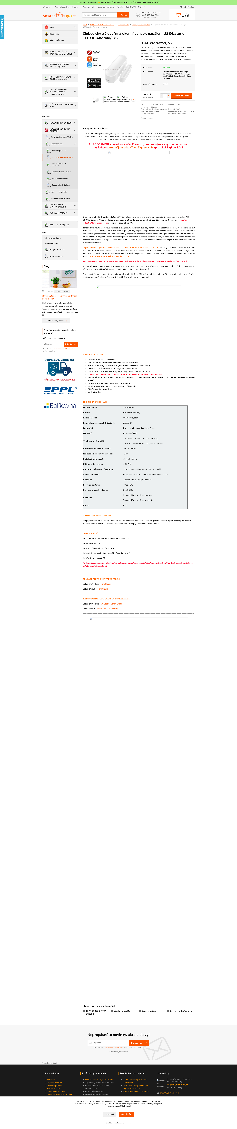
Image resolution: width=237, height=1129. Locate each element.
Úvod (85, 25)
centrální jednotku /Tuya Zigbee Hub (129, 147)
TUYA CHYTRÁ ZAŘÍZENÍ (60, 123)
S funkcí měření (51, 243)
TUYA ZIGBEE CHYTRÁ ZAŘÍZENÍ (59, 130)
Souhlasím (126, 1114)
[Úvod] (61, 15)
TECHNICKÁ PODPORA (134, 7)
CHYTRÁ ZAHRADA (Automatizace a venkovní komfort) (58, 91)
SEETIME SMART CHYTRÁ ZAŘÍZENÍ (57, 205)
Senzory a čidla (57, 144)
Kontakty (120, 7)
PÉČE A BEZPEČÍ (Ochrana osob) (61, 105)
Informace (46, 7)
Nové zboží (54, 34)
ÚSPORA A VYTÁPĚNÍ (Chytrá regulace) (59, 65)
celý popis (187, 59)
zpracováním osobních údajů (62, 349)
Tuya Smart (105, 584)
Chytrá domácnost (62, 291)
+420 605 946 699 (150, 15)
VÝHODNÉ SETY (56, 40)
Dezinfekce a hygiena (59, 225)
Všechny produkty (53, 238)
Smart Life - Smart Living (111, 604)
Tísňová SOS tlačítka (61, 185)
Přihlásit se (70, 344)
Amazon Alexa (56, 256)
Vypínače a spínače (59, 192)
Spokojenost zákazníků (106, 7)
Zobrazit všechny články (54, 321)
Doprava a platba (89, 7)
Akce (51, 27)
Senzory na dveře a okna (62, 157)
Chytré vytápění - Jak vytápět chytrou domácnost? (59, 297)
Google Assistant (57, 249)
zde (129, 1123)
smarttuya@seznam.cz (169, 1093)
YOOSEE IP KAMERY (58, 213)
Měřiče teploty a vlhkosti (59, 164)
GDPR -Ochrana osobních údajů (60, 1094)
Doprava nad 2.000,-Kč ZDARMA (99, 1079)
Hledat (123, 15)
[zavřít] (234, 2)
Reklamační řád (53, 1088)
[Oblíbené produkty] (181, 7)
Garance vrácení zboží (56, 1091)
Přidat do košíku (181, 95)
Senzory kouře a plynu (61, 172)
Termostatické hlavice (60, 198)
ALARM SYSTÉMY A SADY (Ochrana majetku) (60, 53)
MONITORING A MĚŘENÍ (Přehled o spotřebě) (60, 78)
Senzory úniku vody (60, 178)
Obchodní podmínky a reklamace (66, 7)
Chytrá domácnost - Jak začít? (136, 1091)
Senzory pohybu (59, 150)
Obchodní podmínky (55, 1085)
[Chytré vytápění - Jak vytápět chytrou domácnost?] (59, 279)
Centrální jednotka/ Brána (62, 137)
